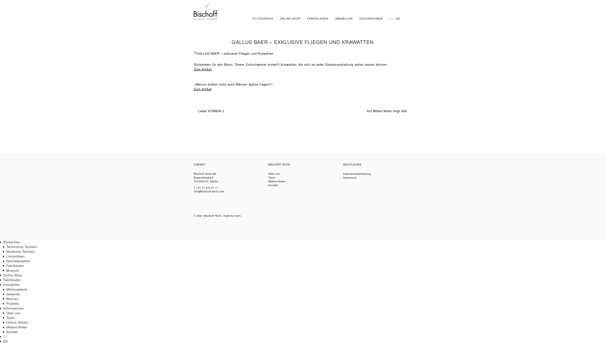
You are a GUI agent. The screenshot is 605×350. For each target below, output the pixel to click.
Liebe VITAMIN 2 (211, 111)
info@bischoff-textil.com (209, 191)
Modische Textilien (20, 251)
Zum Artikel (203, 69)
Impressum (350, 177)
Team (271, 177)
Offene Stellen (17, 322)
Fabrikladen (15, 265)
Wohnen (12, 298)
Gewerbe (13, 294)
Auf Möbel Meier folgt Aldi (387, 111)
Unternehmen (13, 308)
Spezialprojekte (18, 261)
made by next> (232, 215)
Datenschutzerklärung (357, 174)
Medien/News (276, 181)
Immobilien (11, 284)
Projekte (12, 303)
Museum (12, 270)
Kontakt (273, 185)
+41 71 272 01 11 (207, 187)
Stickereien (11, 242)
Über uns (274, 174)
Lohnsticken (15, 256)
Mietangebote (16, 289)
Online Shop (12, 275)
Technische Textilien (21, 246)
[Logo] (205, 11)
